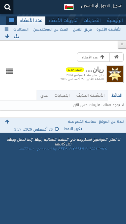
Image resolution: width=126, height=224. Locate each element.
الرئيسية (115, 20)
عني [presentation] (44, 95)
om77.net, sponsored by (63, 148)
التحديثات (92, 20)
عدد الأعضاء (31, 20)
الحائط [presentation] (117, 95)
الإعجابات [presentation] (62, 95)
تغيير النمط (73, 128)
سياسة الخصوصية (82, 121)
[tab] (117, 95)
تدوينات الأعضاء (63, 20)
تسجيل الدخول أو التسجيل (101, 5)
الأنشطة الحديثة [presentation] (90, 95)
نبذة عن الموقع (111, 121)
